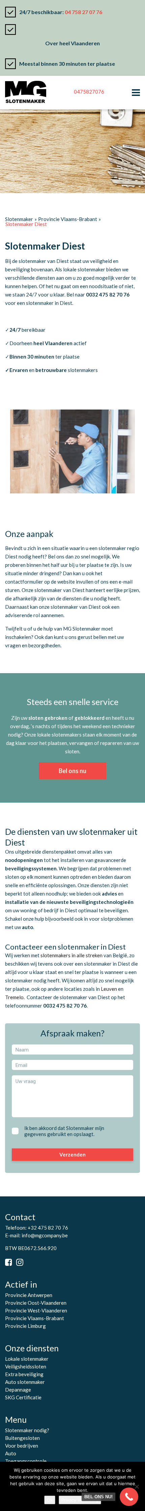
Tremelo (14, 997)
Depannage (18, 1390)
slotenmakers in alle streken (71, 955)
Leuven (109, 989)
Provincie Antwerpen (28, 1295)
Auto (10, 1453)
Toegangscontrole (26, 1461)
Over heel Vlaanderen (72, 43)
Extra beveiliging (24, 1374)
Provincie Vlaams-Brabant (34, 1318)
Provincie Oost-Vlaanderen (35, 1303)
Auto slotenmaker (25, 1382)
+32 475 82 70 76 (48, 1228)
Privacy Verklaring (79, 1500)
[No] (136, 1486)
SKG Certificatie (23, 1397)
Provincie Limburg (25, 1326)
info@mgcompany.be (45, 1235)
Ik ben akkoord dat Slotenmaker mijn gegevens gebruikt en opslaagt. (64, 1131)
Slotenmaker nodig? (27, 1430)
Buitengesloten (22, 1438)
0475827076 (89, 92)
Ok (50, 1500)
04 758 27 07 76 (83, 12)
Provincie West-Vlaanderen (36, 1310)
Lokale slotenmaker (27, 1359)
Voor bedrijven (21, 1446)
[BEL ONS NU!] (129, 1497)
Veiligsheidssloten (25, 1366)
